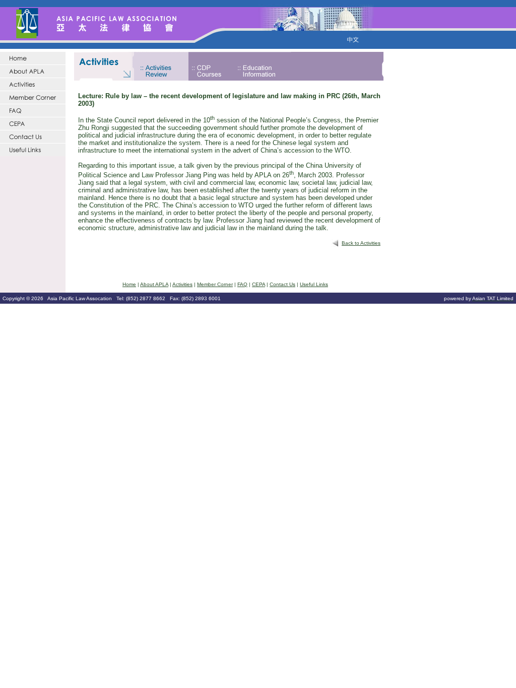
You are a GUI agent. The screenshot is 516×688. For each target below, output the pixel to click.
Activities (182, 284)
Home (129, 284)
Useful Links (314, 284)
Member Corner (215, 284)
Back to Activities (361, 243)
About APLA (154, 284)
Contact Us (282, 284)
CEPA (258, 284)
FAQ (242, 284)
